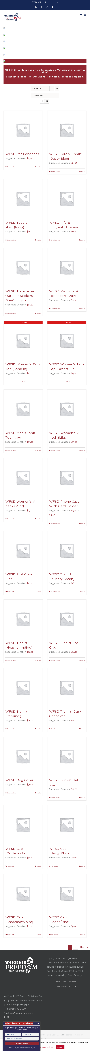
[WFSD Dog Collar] (23, 756)
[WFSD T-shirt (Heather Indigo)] (23, 619)
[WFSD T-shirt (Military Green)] (66, 550)
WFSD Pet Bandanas (22, 154)
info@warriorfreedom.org (50, 2)
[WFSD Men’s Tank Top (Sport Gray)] (66, 267)
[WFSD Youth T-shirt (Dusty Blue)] (66, 130)
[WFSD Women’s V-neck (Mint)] (23, 477)
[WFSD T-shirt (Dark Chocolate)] (66, 687)
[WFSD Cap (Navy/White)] (66, 824)
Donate (57, 982)
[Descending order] (57, 88)
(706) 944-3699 (18, 1009)
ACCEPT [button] (60, 1047)
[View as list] (47, 101)
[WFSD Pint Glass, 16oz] (23, 550)
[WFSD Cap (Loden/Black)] (66, 893)
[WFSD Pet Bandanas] (23, 130)
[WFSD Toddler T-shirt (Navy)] (23, 198)
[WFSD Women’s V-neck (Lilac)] (66, 409)
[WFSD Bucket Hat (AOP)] (66, 756)
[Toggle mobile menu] (85, 14)
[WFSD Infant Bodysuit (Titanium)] (66, 198)
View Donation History (64, 986)
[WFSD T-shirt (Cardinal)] (23, 687)
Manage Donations (69, 982)
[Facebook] (4, 1017)
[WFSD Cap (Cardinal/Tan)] (23, 824)
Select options (11, 167)
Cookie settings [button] (46, 1047)
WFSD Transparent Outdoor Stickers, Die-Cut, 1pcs (21, 295)
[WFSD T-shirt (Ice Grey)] (66, 619)
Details (38, 167)
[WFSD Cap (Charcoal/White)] (23, 893)
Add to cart (10, 592)
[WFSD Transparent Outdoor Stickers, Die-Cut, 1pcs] (23, 267)
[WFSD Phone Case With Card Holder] (66, 477)
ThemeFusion (51, 1035)
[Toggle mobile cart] (80, 14)
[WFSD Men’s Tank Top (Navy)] (23, 409)
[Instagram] (8, 1017)
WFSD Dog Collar (19, 780)
